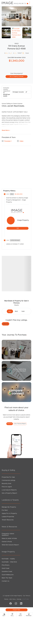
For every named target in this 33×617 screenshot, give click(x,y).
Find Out (9, 423)
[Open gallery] (16, 16)
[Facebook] (10, 603)
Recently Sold (6, 483)
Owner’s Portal (7, 541)
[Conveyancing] (16, 370)
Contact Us (5, 581)
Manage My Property (9, 507)
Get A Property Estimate (16, 76)
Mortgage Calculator (18, 92)
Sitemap (19, 599)
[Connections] (16, 392)
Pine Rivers (5, 565)
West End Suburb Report (10, 545)
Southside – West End (9, 562)
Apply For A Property (9, 513)
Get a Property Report (9, 493)
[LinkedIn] (21, 603)
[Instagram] (15, 603)
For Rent (5, 510)
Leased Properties (8, 516)
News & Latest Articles (9, 538)
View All (5, 324)
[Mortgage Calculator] (16, 349)
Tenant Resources (7, 520)
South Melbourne (8, 574)
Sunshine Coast (7, 571)
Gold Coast (5, 568)
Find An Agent (7, 486)
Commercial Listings (8, 480)
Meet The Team (7, 578)
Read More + (6, 130)
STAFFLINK (25, 599)
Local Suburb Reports (9, 490)
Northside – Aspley (8, 558)
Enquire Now (16, 609)
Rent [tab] (16, 311)
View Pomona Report (20, 423)
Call (18, 228)
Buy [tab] (10, 311)
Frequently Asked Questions (8, 534)
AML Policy (12, 599)
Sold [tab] (23, 311)
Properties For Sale (8, 477)
